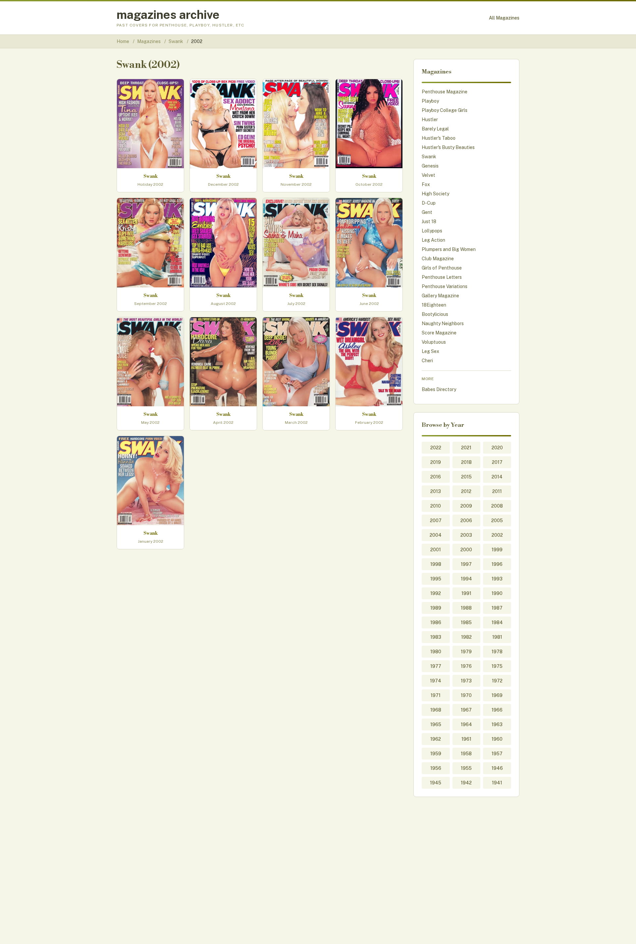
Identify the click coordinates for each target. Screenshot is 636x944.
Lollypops (432, 230)
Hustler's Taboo (438, 138)
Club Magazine (438, 258)
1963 (497, 724)
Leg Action (433, 240)
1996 (497, 564)
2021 (466, 447)
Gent (427, 212)
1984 (497, 622)
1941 (497, 782)
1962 (435, 739)
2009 (466, 506)
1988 (466, 608)
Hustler (430, 119)
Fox (426, 184)
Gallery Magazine (440, 295)
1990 (497, 593)
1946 (497, 768)
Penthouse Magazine (444, 91)
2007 (436, 520)
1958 (466, 753)
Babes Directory (439, 389)
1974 (435, 680)
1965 (435, 724)
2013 (435, 491)
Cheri (427, 360)
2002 (497, 535)
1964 (466, 724)
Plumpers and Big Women (449, 249)
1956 (435, 768)
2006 (466, 520)
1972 (497, 680)
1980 (435, 651)
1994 (466, 578)
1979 (466, 651)
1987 (497, 608)
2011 (497, 491)
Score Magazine (439, 332)
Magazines (149, 41)
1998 (435, 564)
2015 (466, 476)
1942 (466, 782)
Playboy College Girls (444, 110)
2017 (497, 462)
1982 (466, 637)
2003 (466, 535)
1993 (497, 578)
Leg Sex (430, 351)
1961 (466, 739)
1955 (466, 768)
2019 (435, 462)
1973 (466, 680)
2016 (435, 476)
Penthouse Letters (442, 277)
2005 (497, 520)
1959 (435, 753)
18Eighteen (434, 305)
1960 (497, 739)
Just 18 (429, 221)
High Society (435, 193)
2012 (466, 491)
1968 (435, 710)
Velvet (428, 175)
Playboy (430, 101)
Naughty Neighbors (443, 323)
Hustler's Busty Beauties (448, 147)
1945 (435, 782)
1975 (497, 666)
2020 (497, 447)
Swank (176, 41)
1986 (435, 622)
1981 (497, 637)
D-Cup (429, 203)
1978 (497, 651)
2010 (435, 506)
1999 (497, 549)
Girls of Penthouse (442, 268)
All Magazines (504, 18)
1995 (435, 578)
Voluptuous (434, 342)
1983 (435, 637)
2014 (497, 476)
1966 (497, 710)
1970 (466, 695)
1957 (497, 753)
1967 (466, 710)
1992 (435, 593)
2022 (435, 447)
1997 (466, 564)
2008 (497, 506)
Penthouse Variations (444, 286)
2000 (466, 549)
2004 (436, 535)
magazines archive (168, 15)
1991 (466, 593)
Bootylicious (435, 314)
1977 (435, 666)
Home (123, 41)
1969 (497, 695)
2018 (466, 462)
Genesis (430, 166)
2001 (435, 549)
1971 (436, 695)
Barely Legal (435, 128)
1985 (466, 622)
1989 (435, 608)
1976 (466, 666)
